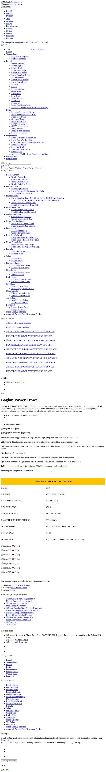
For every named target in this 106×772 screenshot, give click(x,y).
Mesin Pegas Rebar (19, 82)
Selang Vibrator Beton (20, 272)
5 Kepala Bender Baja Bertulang (24, 237)
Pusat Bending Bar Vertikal (22, 210)
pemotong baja (17, 152)
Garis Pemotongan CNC (21, 216)
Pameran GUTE (18, 124)
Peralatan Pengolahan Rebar (22, 112)
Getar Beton (16, 91)
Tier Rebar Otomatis (19, 302)
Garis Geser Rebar (18, 73)
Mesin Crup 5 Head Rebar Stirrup (25, 240)
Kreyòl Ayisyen (12, 26)
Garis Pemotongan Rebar (21, 219)
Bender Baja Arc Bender (21, 184)
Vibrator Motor (17, 275)
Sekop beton (16, 258)
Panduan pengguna (19, 133)
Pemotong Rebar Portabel (21, 193)
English (9, 11)
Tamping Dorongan (19, 230)
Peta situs (10, 676)
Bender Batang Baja (19, 177)
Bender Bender (17, 63)
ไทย (8, 19)
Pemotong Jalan (17, 89)
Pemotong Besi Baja (19, 189)
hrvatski (9, 21)
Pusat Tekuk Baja (18, 70)
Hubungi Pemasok (9, 761)
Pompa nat (15, 103)
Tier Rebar (15, 100)
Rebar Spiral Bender (19, 182)
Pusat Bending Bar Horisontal (23, 212)
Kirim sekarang (7, 740)
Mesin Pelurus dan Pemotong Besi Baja (27, 191)
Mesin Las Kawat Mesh (21, 105)
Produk (9, 61)
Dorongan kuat (17, 77)
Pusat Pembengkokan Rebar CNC (25, 205)
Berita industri (17, 128)
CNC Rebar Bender (19, 179)
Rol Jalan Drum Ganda (20, 282)
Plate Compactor (18, 251)
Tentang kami (11, 54)
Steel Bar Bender (18, 147)
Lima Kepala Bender (19, 80)
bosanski (9, 13)
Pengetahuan (11, 135)
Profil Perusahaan (18, 59)
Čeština (9, 31)
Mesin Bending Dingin (20, 75)
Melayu (9, 24)
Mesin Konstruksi (18, 117)
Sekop (14, 87)
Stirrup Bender (17, 68)
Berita (8, 110)
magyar (9, 33)
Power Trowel (28, 168)
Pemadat (14, 84)
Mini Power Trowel (19, 588)
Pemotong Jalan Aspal (20, 268)
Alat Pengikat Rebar (19, 300)
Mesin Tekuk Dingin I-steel (22, 223)
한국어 (9, 28)
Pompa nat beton (18, 309)
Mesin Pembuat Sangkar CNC (23, 203)
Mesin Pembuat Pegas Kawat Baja (25, 247)
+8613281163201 (15, 4)
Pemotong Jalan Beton (20, 265)
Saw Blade (15, 96)
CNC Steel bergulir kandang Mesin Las (27, 142)
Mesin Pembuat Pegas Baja (22, 244)
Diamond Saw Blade (19, 286)
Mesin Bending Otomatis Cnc (23, 114)
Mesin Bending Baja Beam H (23, 226)
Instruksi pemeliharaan (20, 131)
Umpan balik (11, 159)
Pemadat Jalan (17, 254)
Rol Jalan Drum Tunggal (21, 279)
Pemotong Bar (17, 66)
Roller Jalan (16, 94)
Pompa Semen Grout (19, 307)
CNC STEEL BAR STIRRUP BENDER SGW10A (38, 200)
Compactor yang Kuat (20, 233)
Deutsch (9, 16)
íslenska (9, 38)
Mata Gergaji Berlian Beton (22, 288)
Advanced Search (38, 49)
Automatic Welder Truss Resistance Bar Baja (29, 107)
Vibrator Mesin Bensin (20, 293)
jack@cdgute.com (14, 2)
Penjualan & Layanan (20, 56)
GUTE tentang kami (19, 126)
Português (10, 36)
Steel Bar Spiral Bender (21, 149)
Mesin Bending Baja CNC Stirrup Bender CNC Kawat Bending (37, 198)
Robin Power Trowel (21, 585)
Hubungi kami (12, 156)
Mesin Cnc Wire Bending (21, 140)
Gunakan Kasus (17, 119)
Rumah (9, 52)
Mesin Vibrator (17, 98)
